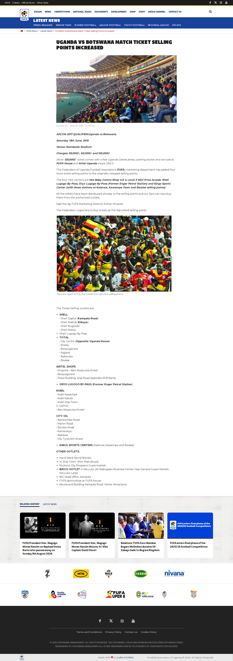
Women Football (85, 25)
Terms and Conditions (89, 632)
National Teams (82, 11)
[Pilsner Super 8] (117, 594)
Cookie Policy (149, 632)
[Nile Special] (116, 573)
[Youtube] (226, 2)
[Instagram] (221, 2)
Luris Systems (125, 657)
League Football (110, 25)
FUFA (7, 3)
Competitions (62, 11)
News (48, 11)
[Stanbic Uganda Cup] (60, 594)
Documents (101, 11)
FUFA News (31, 31)
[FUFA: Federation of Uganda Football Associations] (25, 15)
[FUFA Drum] (173, 594)
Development (119, 11)
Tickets (15, 3)
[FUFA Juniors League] (89, 594)
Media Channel (156, 11)
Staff (142, 11)
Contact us (175, 11)
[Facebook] (210, 2)
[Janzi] (56, 573)
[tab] (30, 504)
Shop (133, 11)
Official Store (28, 3)
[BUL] (146, 573)
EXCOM (38, 11)
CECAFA (176, 25)
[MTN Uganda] (86, 573)
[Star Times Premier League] (201, 594)
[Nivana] (177, 573)
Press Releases (43, 25)
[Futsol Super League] (145, 594)
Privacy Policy (113, 632)
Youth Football (134, 25)
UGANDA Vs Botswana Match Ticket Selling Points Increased (84, 31)
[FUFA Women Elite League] (32, 594)
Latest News (46, 31)
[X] (215, 2)
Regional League (158, 25)
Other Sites (42, 3)
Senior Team (63, 25)
